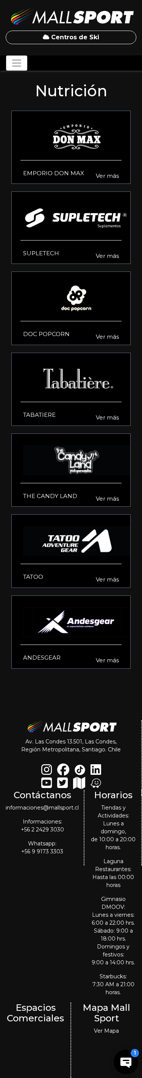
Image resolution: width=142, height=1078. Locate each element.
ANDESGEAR (42, 657)
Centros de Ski (74, 37)
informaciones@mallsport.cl (42, 807)
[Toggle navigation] (16, 63)
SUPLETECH (41, 253)
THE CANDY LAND (50, 496)
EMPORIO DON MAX (53, 173)
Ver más (107, 175)
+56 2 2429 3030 (42, 829)
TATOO (33, 576)
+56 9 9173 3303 (42, 851)
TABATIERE (39, 414)
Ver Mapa (106, 1030)
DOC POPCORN (46, 334)
